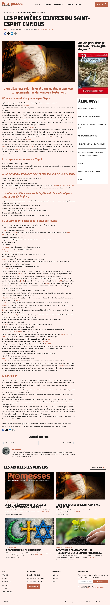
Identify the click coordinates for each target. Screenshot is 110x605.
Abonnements (58, 4)
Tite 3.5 (54, 185)
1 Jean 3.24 (5, 337)
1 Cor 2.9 (7, 421)
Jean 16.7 (36, 390)
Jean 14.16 (5, 269)
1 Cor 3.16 (14, 232)
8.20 (20, 332)
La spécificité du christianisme (23, 550)
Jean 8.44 (18, 149)
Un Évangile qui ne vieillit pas (88, 108)
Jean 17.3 (22, 281)
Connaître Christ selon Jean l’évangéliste (91, 144)
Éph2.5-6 (59, 185)
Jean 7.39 (17, 300)
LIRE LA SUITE (45, 512)
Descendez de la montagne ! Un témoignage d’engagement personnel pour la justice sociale (78, 553)
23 (9, 249)
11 (30, 139)
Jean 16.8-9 (25, 105)
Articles (48, 4)
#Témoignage (59, 547)
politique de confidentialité (95, 588)
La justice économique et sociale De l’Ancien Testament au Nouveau (25, 506)
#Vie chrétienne (68, 547)
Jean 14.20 (5, 249)
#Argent (11, 502)
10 (34, 127)
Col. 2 (64, 185)
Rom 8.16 (4, 305)
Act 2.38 (16, 332)
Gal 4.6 (4, 310)
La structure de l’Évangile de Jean (89, 171)
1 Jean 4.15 (50, 339)
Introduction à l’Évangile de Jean (89, 116)
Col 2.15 (31, 147)
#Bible (5, 29)
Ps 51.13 (23, 276)
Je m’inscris (100, 582)
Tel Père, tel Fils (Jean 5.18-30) (87, 136)
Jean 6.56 (6, 247)
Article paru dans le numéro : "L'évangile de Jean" (92, 46)
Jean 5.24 (71, 185)
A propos (37, 4)
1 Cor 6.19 (60, 366)
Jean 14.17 (6, 230)
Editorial (81, 180)
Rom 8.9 (47, 283)
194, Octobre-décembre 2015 (45, 29)
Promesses (7, 12)
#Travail (15, 502)
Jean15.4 (4, 252)
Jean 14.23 (5, 259)
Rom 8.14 (4, 303)
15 (67, 185)
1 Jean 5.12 (59, 281)
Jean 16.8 (31, 127)
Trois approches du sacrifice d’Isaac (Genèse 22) (78, 506)
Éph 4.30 (20, 274)
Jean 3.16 (80, 163)
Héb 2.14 (4, 147)
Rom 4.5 (53, 137)
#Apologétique (12, 547)
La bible (78, 4)
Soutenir (70, 4)
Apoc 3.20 (48, 344)
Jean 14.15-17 (64, 334)
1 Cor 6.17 (45, 341)
